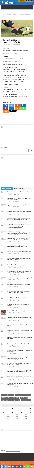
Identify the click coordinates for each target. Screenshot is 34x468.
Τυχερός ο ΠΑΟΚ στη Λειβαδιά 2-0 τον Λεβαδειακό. (19, 278)
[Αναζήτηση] (31, 150)
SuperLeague (23, 397)
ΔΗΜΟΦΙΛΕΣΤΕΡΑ (19, 188)
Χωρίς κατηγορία (7, 14)
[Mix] (17, 108)
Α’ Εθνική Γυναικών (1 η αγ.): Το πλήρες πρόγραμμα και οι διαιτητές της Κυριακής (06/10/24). (19, 371)
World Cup (16, 400)
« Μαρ (2, 423)
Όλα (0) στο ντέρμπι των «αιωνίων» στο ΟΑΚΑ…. (19, 284)
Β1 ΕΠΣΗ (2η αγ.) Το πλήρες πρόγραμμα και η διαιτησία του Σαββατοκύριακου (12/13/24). (18, 246)
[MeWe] (11, 108)
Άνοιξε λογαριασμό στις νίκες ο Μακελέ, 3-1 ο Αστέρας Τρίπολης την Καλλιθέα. (18, 292)
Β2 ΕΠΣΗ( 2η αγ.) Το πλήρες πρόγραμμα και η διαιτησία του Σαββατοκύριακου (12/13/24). (18, 239)
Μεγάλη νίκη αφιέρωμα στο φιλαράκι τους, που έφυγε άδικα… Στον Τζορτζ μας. (18, 259)
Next (27, 116)
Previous (7, 116)
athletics (4, 395)
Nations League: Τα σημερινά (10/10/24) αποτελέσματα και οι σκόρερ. (16, 265)
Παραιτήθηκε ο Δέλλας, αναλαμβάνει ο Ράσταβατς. (19, 251)
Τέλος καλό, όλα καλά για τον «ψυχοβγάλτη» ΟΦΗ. (19, 311)
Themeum (10, 463)
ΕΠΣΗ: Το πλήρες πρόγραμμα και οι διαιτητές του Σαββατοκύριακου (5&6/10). (19, 364)
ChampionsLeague (19, 395)
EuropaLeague (5, 397)
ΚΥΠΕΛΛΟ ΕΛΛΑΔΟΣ (25, 400)
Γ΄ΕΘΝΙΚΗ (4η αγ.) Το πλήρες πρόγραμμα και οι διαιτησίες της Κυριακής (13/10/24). (19, 272)
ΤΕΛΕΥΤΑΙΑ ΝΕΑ (7, 188)
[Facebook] (5, 105)
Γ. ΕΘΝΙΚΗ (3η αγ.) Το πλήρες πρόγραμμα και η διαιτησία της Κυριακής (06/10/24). (18, 357)
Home (2, 12)
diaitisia (28, 395)
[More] (6, 111)
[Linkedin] (23, 105)
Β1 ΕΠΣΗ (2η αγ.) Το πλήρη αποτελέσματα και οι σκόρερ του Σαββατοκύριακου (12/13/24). (19, 219)
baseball (11, 395)
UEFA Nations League (7, 400)
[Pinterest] (5, 108)
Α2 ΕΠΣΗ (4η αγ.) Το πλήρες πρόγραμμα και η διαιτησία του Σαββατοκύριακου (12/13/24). (18, 232)
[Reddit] (17, 105)
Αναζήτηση (4, 147)
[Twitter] (11, 105)
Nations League (15, 397)
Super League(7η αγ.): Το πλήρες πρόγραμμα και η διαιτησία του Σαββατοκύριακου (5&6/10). (19, 377)
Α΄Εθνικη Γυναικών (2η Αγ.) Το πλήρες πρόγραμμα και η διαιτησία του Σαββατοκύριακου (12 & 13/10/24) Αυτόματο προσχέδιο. (19, 226)
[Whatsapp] (23, 108)
